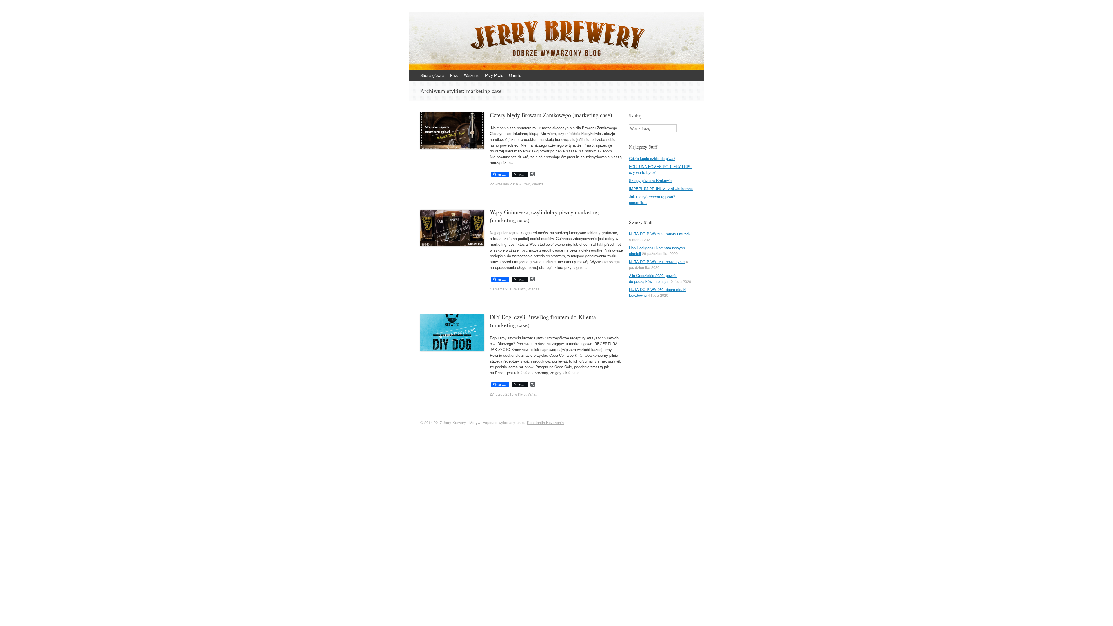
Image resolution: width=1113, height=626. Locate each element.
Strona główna (432, 75)
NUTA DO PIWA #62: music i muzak (659, 233)
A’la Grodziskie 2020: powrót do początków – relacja (653, 278)
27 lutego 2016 (502, 394)
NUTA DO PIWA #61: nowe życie (657, 261)
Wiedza (538, 183)
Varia (532, 394)
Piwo (454, 75)
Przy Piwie (494, 75)
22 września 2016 (504, 183)
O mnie (515, 75)
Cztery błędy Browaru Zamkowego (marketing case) (551, 115)
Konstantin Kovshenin (545, 422)
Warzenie (471, 75)
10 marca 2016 (502, 288)
